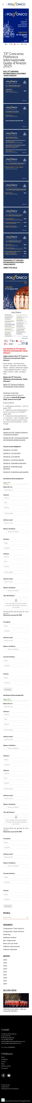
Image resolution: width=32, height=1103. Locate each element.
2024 (5, 966)
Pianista (5, 674)
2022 (5, 972)
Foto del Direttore (9, 595)
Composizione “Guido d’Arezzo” (13, 931)
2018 (5, 984)
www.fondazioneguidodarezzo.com (11, 1043)
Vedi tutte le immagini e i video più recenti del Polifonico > (14, 1010)
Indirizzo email (8, 520)
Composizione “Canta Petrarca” (13, 928)
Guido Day (6, 934)
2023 (5, 969)
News (2, 1064)
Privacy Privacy (5, 1085)
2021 (5, 975)
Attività (3, 1061)
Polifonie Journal (5, 1066)
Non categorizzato (9, 940)
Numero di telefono (9, 529)
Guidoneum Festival (9, 937)
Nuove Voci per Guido (10, 943)
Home (3, 1057)
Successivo (8, 689)
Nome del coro (7, 487)
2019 (5, 981)
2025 (5, 963)
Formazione (4, 1068)
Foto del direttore (9, 812)
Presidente (6, 622)
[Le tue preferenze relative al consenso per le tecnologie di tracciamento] (3, 1100)
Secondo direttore (9, 657)
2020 (5, 978)
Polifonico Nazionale (10, 949)
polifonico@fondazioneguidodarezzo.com (13, 1041)
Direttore (6, 539)
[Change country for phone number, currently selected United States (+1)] (5, 531)
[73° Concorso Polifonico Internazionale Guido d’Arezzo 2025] (16, 27)
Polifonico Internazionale (11, 946)
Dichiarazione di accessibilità (10, 1088)
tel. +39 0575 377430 (7, 1039)
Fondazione (4, 1059)
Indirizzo (6, 495)
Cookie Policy (5, 1087)
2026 (5, 960)
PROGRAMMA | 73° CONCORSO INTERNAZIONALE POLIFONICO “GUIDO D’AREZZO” (13, 262)
